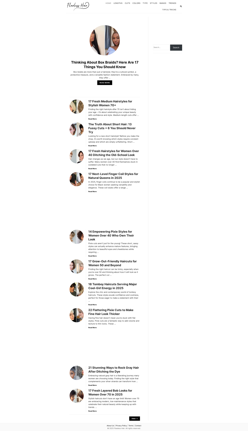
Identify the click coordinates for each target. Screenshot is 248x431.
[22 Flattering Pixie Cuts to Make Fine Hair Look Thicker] (77, 315)
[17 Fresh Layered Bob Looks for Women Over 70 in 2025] (77, 396)
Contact (138, 426)
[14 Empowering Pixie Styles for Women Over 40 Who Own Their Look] (77, 237)
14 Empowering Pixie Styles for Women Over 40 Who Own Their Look (111, 235)
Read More (106, 83)
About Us (110, 426)
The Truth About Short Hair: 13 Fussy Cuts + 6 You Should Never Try (112, 128)
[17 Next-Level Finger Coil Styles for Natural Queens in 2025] (77, 179)
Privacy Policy (121, 426)
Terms (130, 426)
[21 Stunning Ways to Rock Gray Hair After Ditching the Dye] (77, 373)
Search (176, 47)
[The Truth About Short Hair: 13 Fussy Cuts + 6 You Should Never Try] (77, 129)
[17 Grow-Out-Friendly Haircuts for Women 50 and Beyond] (77, 266)
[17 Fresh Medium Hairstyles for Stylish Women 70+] (77, 106)
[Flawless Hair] (79, 6)
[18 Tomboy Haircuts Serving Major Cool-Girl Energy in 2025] (77, 289)
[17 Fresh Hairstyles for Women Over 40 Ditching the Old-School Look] (77, 156)
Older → (135, 419)
